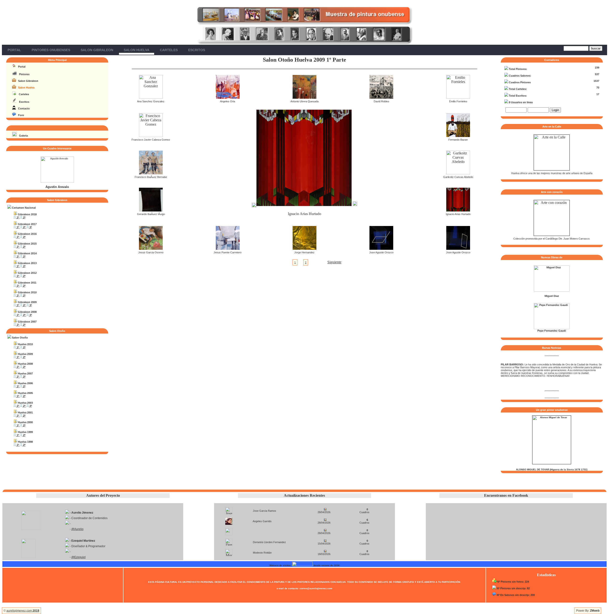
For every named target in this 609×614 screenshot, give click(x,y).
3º (30, 227)
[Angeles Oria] (228, 97)
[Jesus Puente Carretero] (228, 248)
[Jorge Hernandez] (304, 248)
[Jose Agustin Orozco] (381, 248)
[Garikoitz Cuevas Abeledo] (458, 173)
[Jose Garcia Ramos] (228, 509)
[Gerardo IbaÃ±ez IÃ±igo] (151, 210)
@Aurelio (77, 529)
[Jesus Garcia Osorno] (151, 248)
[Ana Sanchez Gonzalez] (151, 97)
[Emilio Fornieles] (458, 97)
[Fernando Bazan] (458, 136)
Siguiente (334, 262)
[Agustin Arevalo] (57, 181)
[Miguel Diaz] (552, 290)
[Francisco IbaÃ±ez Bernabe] (151, 173)
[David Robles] (381, 97)
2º (23, 217)
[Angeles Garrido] (228, 520)
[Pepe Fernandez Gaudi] (552, 328)
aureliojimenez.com (22, 610)
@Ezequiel (78, 557)
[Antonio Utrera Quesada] (304, 97)
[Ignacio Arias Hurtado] (458, 210)
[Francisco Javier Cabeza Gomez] (151, 136)
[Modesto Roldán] (228, 551)
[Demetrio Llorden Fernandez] (228, 541)
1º (18, 217)
